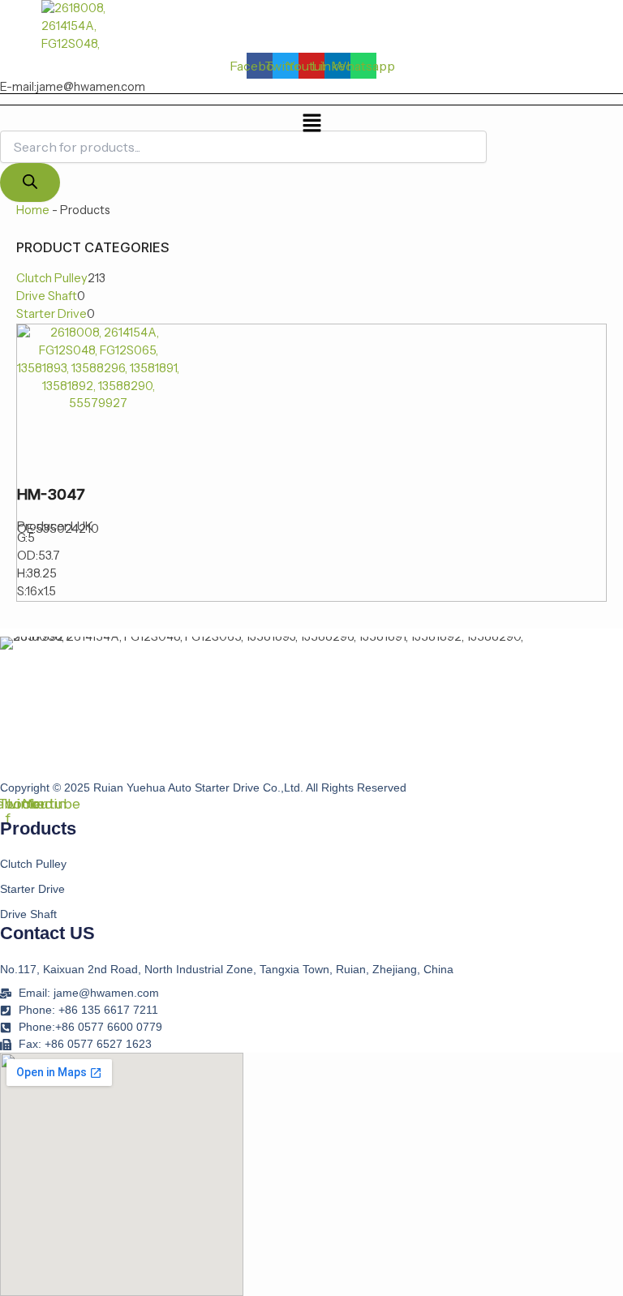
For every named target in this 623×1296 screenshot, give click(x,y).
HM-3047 (51, 494)
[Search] (30, 183)
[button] (311, 124)
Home (32, 210)
